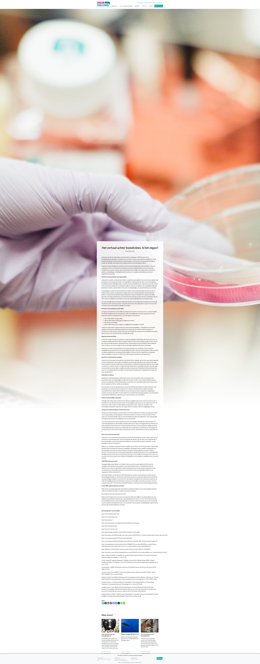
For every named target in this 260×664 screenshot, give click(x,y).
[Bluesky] (116, 603)
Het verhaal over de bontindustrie (147, 635)
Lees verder (106, 653)
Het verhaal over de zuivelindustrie (108, 635)
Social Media (134, 658)
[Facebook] (103, 603)
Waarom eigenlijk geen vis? (130, 634)
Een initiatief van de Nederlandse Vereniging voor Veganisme (150, 2)
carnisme (141, 499)
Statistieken (121, 659)
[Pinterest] (111, 603)
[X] (105, 603)
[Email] (124, 603)
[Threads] (119, 603)
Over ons (144, 6)
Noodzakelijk (104, 659)
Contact (151, 6)
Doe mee (159, 6)
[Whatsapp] (121, 603)
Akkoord (159, 658)
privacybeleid (122, 662)
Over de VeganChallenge (126, 6)
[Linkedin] (108, 603)
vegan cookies (138, 662)
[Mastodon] (113, 603)
